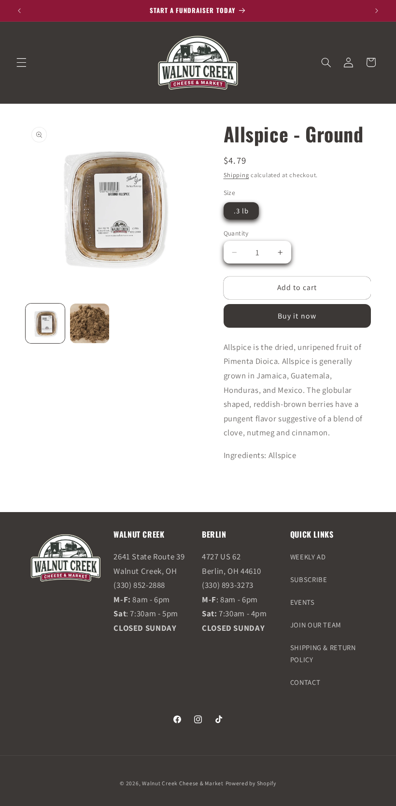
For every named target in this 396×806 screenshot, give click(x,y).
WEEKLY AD (308, 556)
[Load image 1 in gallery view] (45, 323)
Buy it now (297, 316)
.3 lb (241, 210)
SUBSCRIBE (308, 579)
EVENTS (302, 602)
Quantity (236, 233)
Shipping (236, 175)
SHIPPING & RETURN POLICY (323, 654)
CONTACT (305, 682)
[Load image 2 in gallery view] (90, 323)
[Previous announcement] (19, 10)
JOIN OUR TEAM (315, 624)
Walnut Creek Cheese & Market (183, 783)
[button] (21, 62)
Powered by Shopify (251, 783)
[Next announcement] (376, 10)
